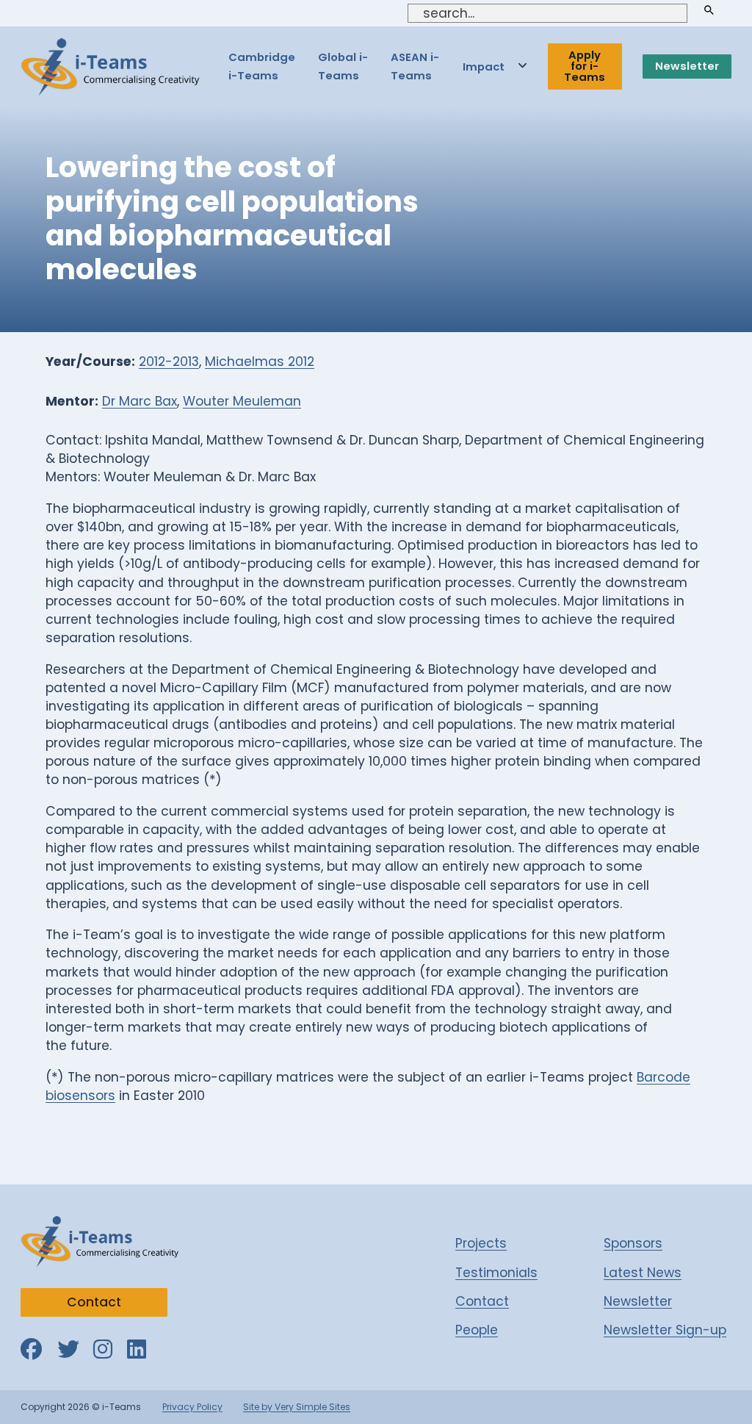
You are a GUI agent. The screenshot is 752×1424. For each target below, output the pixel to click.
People (476, 1330)
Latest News (643, 1272)
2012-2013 (169, 361)
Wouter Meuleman (242, 401)
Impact (484, 66)
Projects (481, 1243)
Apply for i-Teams (584, 65)
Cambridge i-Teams (261, 66)
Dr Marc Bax (139, 401)
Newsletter (687, 65)
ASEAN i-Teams (415, 66)
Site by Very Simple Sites (296, 1406)
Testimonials (496, 1272)
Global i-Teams (343, 66)
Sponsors (633, 1243)
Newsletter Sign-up (665, 1330)
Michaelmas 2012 (259, 361)
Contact (94, 1302)
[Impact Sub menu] (522, 66)
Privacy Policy (192, 1406)
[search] (709, 10)
